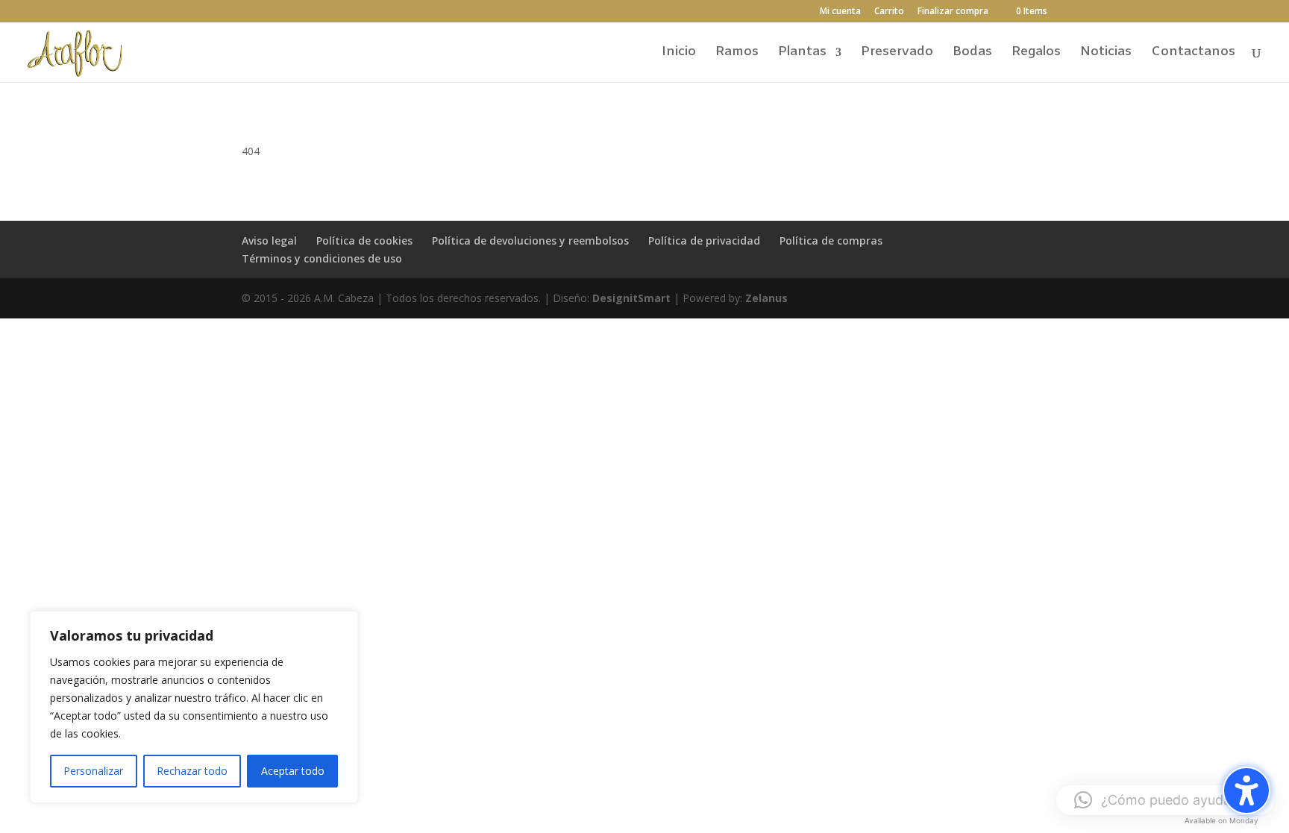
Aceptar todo (292, 771)
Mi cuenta (840, 12)
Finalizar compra (953, 12)
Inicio (679, 53)
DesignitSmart (631, 298)
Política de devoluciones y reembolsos (530, 240)
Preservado (897, 53)
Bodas (972, 53)
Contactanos (1193, 53)
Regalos (1036, 53)
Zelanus (766, 298)
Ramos (737, 53)
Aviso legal (269, 240)
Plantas (802, 53)
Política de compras (831, 240)
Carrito (889, 12)
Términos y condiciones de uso (322, 258)
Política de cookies (364, 240)
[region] (194, 707)
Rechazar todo (192, 771)
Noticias (1106, 53)
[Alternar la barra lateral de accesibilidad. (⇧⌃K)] (1246, 790)
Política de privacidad (704, 240)
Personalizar (93, 771)
